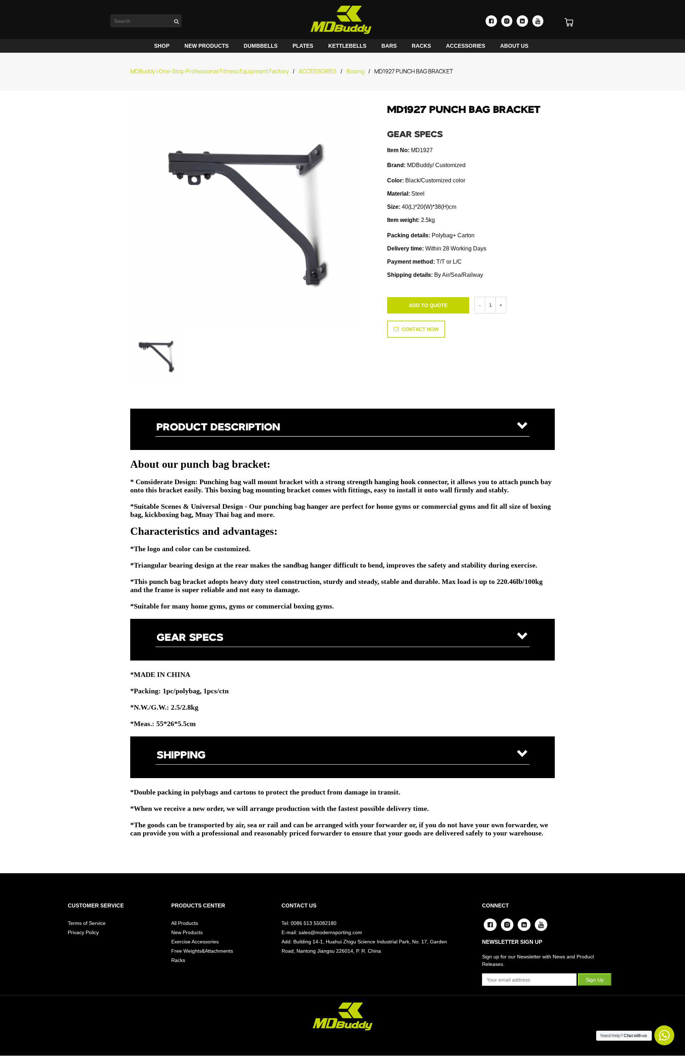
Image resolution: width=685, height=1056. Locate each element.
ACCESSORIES (317, 71)
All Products (184, 923)
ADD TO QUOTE (428, 305)
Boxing (355, 71)
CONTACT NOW (420, 329)
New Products (187, 932)
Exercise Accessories (195, 941)
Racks (178, 960)
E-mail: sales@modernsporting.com (321, 932)
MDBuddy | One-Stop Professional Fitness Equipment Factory (209, 71)
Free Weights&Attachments (202, 951)
